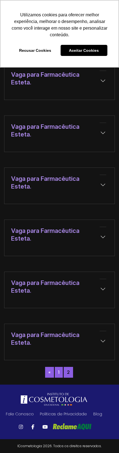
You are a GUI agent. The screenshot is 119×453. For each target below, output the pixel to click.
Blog (97, 414)
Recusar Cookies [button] (35, 50)
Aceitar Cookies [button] (84, 50)
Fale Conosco (20, 414)
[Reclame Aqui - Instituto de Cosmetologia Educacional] (72, 426)
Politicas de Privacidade (63, 414)
